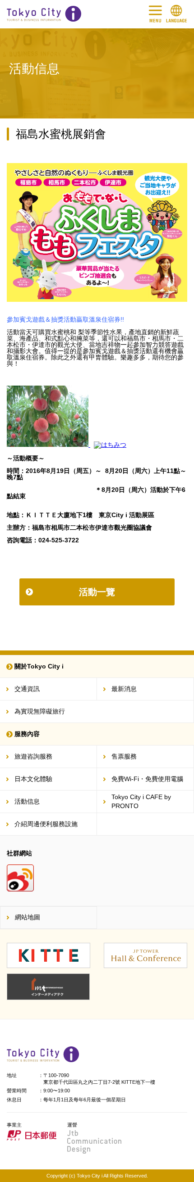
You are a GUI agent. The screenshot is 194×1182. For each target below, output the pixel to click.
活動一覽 (97, 592)
